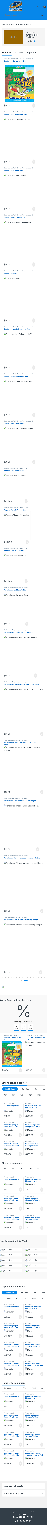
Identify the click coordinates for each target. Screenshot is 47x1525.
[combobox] (20, 15)
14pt (38, 1095)
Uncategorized (9, 1103)
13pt (30, 1095)
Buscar (41, 15)
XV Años (25, 1089)
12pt (21, 1095)
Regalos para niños (28, 59)
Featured (7, 52)
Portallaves (8, 588)
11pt (13, 1095)
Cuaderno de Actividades (12, 59)
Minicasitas (8, 468)
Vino (25, 1298)
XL (36, 1089)
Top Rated (32, 52)
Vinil (33, 1298)
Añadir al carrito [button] (32, 105)
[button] (2, 977)
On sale (19, 52)
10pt (5, 1095)
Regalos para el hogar (20, 468)
